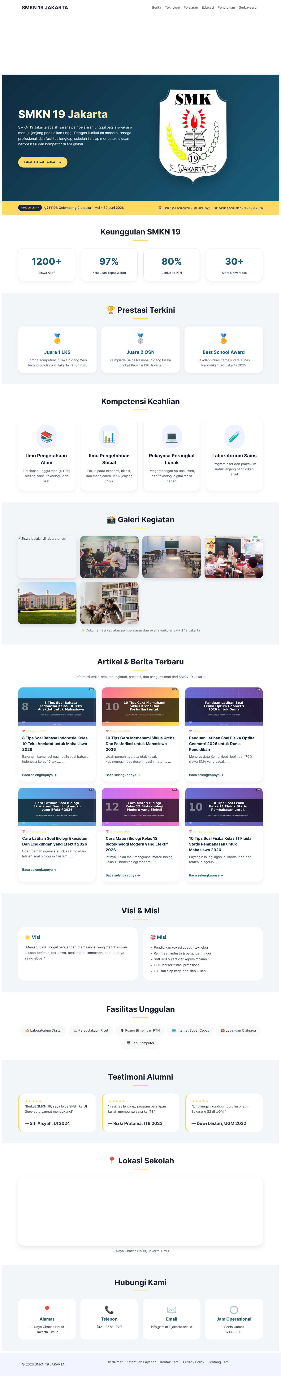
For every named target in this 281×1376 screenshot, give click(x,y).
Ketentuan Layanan (141, 1362)
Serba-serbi (248, 7)
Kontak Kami (169, 1362)
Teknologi (172, 7)
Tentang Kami (218, 1362)
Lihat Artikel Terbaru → (42, 162)
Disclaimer (115, 1362)
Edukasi (208, 7)
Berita (156, 7)
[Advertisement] (140, 44)
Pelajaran (191, 7)
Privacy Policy (193, 1362)
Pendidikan (226, 7)
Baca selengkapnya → (39, 775)
